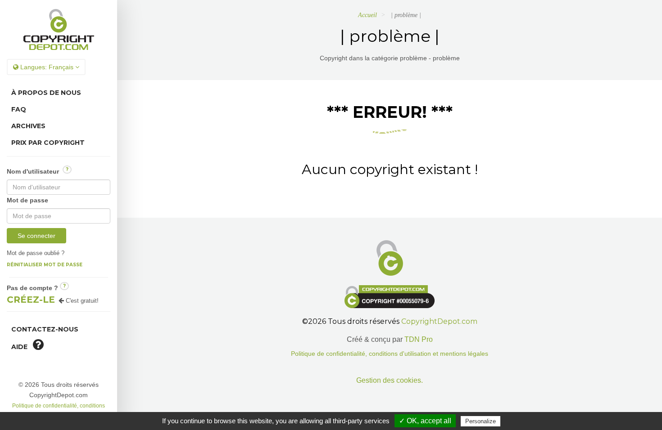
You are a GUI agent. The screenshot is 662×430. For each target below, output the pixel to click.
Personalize (480, 421)
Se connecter (36, 235)
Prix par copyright (48, 143)
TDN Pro (418, 339)
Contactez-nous (44, 329)
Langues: (45, 67)
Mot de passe (27, 200)
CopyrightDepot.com (439, 321)
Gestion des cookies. (389, 380)
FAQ (18, 109)
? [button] (67, 169)
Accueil (367, 15)
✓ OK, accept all (425, 421)
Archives (28, 126)
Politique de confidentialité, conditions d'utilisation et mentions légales (389, 353)
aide (22, 347)
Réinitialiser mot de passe (44, 265)
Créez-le (31, 299)
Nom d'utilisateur (37, 170)
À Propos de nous (46, 93)
